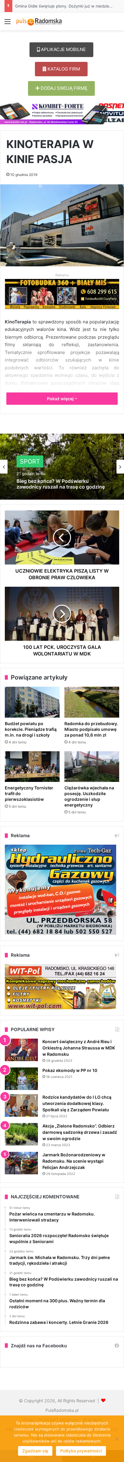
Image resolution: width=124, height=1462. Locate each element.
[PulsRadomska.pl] (39, 21)
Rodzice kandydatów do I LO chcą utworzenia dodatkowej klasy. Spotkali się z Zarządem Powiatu (76, 1103)
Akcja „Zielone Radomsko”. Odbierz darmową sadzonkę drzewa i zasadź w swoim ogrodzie (79, 1132)
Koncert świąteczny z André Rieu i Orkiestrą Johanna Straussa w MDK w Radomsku (78, 1048)
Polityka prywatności (81, 1450)
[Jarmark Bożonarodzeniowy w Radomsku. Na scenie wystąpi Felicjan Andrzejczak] (21, 1163)
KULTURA (34, 464)
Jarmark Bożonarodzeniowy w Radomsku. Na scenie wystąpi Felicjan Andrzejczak (73, 1161)
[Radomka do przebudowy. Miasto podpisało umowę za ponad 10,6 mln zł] (91, 702)
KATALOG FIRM (63, 69)
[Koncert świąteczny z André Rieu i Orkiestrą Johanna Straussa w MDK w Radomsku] (21, 1050)
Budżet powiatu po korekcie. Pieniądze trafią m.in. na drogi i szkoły (31, 729)
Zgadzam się (35, 1450)
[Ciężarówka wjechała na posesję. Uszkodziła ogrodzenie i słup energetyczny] (91, 766)
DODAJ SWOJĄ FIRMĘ (63, 88)
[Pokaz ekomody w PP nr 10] (21, 1078)
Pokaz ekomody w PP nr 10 (69, 1070)
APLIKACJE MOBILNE (63, 49)
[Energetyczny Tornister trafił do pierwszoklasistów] (32, 766)
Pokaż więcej (61, 398)
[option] (62, 467)
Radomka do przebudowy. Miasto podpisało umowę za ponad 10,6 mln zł (91, 729)
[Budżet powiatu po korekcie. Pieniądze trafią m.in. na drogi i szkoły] (32, 702)
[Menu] (8, 23)
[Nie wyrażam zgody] (116, 1439)
